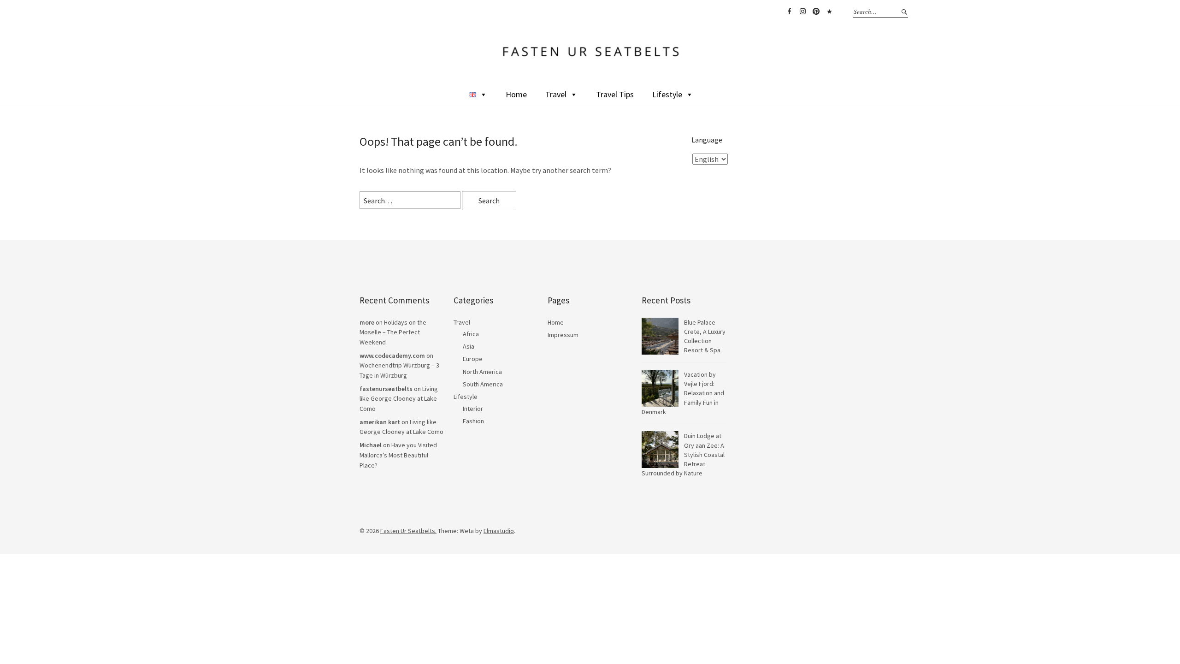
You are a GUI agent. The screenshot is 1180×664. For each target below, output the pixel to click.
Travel (555, 94)
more (367, 322)
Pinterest (816, 11)
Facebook (789, 11)
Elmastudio (499, 531)
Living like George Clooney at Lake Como (399, 399)
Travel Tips (615, 94)
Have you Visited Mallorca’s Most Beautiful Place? (398, 455)
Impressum (563, 335)
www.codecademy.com (392, 355)
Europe (473, 359)
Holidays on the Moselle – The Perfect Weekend (393, 332)
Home (516, 94)
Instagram (802, 11)
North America (482, 372)
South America (483, 384)
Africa (471, 334)
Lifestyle (667, 94)
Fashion (473, 421)
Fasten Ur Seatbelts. (408, 531)
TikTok (829, 11)
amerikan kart (380, 422)
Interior (473, 408)
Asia (468, 346)
